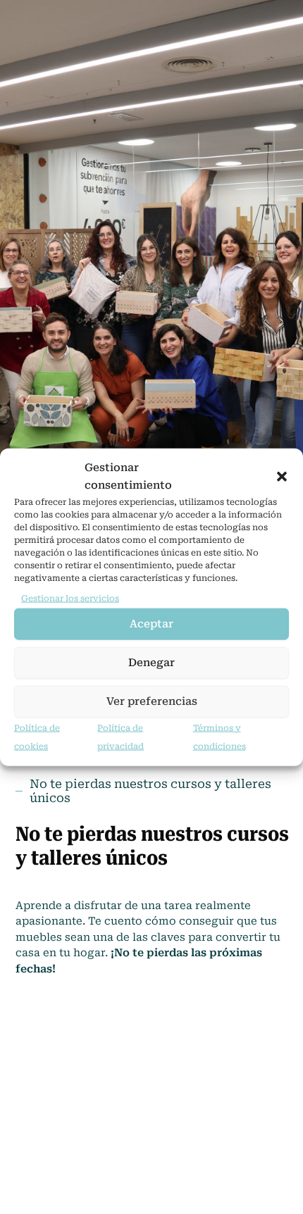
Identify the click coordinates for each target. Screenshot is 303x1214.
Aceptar (151, 624)
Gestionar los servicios (70, 598)
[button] (282, 476)
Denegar (151, 662)
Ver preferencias (151, 701)
